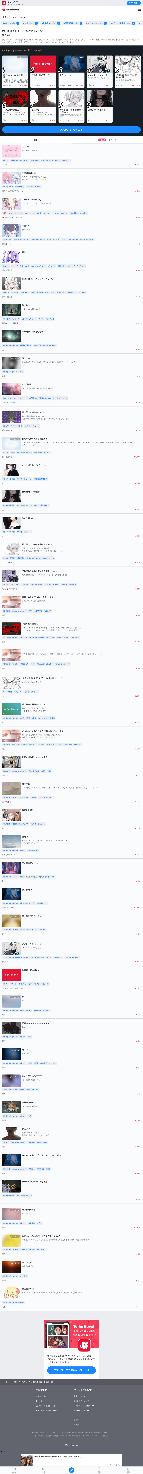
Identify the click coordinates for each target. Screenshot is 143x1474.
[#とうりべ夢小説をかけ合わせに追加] (134, 23)
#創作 (28, 23)
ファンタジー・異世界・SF (84, 1406)
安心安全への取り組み (85, 1432)
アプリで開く (134, 3)
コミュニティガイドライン (67, 1432)
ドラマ (76, 1420)
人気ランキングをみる (71, 129)
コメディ (77, 1425)
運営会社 (105, 1436)
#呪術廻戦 (71, 23)
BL (75, 1415)
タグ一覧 (39, 1401)
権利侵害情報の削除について (55, 1436)
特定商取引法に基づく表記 (102, 1432)
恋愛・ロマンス (79, 1396)
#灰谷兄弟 (49, 23)
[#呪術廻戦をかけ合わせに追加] (82, 23)
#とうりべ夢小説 (120, 23)
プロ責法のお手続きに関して (75, 1436)
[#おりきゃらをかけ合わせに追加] (106, 23)
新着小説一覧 (41, 1396)
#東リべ (9, 23)
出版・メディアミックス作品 (47, 1411)
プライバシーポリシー (93, 1436)
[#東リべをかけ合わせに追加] (18, 23)
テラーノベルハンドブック (48, 1432)
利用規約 (35, 1432)
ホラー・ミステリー (81, 1411)
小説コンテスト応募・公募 (46, 1406)
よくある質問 (39, 1436)
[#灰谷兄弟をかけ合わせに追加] (59, 23)
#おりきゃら (94, 23)
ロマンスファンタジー (82, 1401)
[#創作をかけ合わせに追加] (37, 23)
